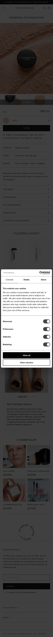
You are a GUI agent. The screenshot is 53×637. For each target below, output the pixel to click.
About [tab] (43, 280)
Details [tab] (27, 280)
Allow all (26, 355)
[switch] (46, 329)
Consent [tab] (9, 280)
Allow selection (26, 363)
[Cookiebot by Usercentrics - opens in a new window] (39, 272)
